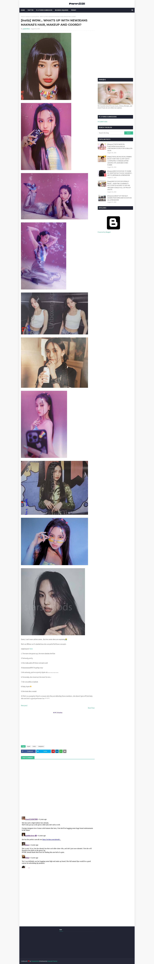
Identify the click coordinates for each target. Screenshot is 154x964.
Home (22, 16)
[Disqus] (58, 842)
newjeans (28, 16)
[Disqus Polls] (57, 787)
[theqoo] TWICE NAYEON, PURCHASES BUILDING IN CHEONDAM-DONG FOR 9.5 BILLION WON (119, 147)
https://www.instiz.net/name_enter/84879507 (34, 643)
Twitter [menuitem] (30, 10)
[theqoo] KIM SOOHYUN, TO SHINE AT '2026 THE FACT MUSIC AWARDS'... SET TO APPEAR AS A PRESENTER (120, 173)
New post (24, 705)
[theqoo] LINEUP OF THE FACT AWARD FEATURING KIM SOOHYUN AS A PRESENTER (119, 198)
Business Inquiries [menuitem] (61, 10)
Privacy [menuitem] (73, 10)
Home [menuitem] (23, 10)
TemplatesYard (35, 961)
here (31, 649)
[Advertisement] (58, 728)
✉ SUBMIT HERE (102, 122)
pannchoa (26, 29)
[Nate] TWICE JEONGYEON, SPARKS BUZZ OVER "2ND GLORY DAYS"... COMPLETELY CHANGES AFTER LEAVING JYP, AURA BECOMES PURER (119, 161)
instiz (34, 746)
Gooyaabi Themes (52, 961)
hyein (28, 746)
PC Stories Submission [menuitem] (44, 10)
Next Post (91, 708)
